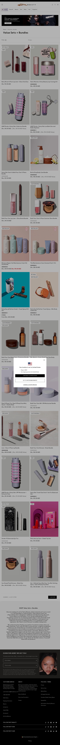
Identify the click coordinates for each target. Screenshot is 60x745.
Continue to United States (30, 375)
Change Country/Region (30, 384)
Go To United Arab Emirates (30, 380)
